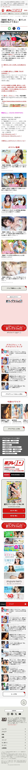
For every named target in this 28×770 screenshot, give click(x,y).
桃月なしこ (12, 54)
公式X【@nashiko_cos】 (8, 134)
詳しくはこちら (6, 6)
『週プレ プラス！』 (9, 95)
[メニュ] (25, 10)
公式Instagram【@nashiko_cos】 (10, 136)
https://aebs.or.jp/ (12, 724)
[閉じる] (26, 4)
